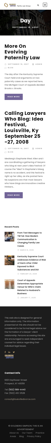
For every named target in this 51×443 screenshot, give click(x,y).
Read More (14, 97)
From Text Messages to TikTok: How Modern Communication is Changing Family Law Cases (29, 239)
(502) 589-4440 (17, 389)
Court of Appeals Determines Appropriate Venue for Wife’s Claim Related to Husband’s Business (30, 287)
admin (38, 64)
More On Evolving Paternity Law (22, 52)
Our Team (27, 432)
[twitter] (14, 352)
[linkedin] (9, 352)
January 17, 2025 (28, 298)
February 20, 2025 (28, 274)
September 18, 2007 (18, 64)
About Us (14, 432)
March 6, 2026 (27, 250)
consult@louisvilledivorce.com (20, 399)
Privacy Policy (34, 436)
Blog (10, 68)
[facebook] (5, 352)
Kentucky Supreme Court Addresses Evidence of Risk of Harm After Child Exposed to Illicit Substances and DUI (31, 263)
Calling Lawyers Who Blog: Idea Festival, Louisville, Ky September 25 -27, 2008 (25, 127)
